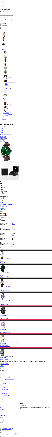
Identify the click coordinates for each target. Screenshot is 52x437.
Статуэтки (9, 77)
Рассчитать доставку (9, 207)
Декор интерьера (10, 73)
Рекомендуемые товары (5, 394)
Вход (2, 6)
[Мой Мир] (2, 208)
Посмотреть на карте (3, 407)
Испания (1, 202)
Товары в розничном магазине (6, 395)
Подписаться (6, 363)
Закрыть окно (2, 24)
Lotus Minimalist (2, 198)
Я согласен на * (7, 428)
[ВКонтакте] (0, 208)
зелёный (13, 235)
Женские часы (4, 31)
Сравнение (6, 303)
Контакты (3, 1)
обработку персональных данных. (9, 19)
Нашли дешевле (7, 206)
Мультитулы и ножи (8, 112)
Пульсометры (6, 115)
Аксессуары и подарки (8, 46)
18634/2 (13, 244)
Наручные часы (9, 36)
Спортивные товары (6, 113)
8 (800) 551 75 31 (2, 415)
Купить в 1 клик (2, 303)
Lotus (1, 195)
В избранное (2, 262)
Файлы (1, 141)
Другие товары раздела (10, 204)
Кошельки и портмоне (8, 88)
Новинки (3, 392)
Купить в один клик (8, 429)
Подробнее (1, 261)
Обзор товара (2, 135)
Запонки (7, 100)
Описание (1, 137)
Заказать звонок (7, 10)
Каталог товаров (2, 29)
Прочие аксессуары (5, 116)
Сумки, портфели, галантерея (11, 82)
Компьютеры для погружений (9, 114)
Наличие (1, 140)
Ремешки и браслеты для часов (11, 104)
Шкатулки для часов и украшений (11, 108)
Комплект (1, 136)
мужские (1, 194)
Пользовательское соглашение (28, 408)
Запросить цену (7, 435)
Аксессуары (1, 138)
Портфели (6, 83)
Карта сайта (22, 408)
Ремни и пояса (7, 87)
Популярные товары (4, 393)
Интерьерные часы (7, 41)
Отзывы (3, 4)
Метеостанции (9, 69)
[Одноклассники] (1, 208)
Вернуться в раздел (2, 134)
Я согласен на (7, 19)
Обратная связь (2, 414)
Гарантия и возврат (4, 3)
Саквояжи (6, 84)
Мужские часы (4, 386)
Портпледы (6, 85)
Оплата (3, 2)
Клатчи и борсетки (7, 86)
